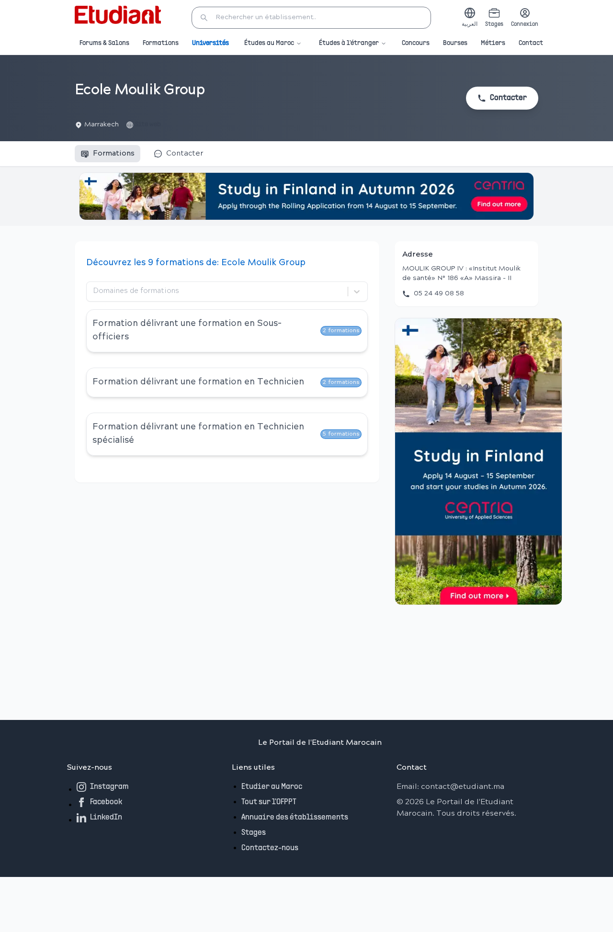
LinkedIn (106, 817)
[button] (311, 18)
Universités (210, 43)
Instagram (109, 787)
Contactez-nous (269, 848)
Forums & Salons (104, 43)
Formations (161, 43)
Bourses (455, 43)
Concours (416, 43)
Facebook (106, 802)
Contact (531, 43)
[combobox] (94, 291)
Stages (253, 833)
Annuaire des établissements (294, 817)
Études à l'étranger (349, 43)
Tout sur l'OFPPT (268, 802)
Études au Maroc (269, 43)
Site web (148, 125)
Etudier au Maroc (271, 787)
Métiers (493, 43)
